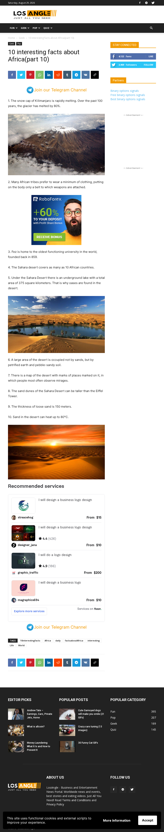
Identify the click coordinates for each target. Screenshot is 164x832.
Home (11, 38)
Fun (12, 27)
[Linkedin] (49, 75)
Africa (48, 640)
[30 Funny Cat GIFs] (67, 746)
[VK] (86, 75)
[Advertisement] (109, 14)
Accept (147, 820)
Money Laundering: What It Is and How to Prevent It (38, 746)
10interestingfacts (30, 640)
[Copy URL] (95, 75)
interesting (94, 640)
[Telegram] (146, 3)
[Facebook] (140, 3)
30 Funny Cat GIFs (88, 742)
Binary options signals (124, 91)
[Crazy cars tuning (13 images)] (67, 730)
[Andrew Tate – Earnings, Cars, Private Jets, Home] (16, 714)
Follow (148, 64)
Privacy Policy (55, 804)
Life (12, 645)
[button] (151, 28)
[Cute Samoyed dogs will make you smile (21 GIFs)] (67, 714)
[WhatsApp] (40, 75)
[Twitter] (153, 3)
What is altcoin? (36, 726)
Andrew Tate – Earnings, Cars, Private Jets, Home (39, 714)
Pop (35, 27)
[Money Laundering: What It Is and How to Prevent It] (16, 746)
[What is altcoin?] (16, 730)
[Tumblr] (67, 75)
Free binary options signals (127, 95)
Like (151, 56)
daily (58, 640)
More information (116, 820)
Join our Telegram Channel (60, 89)
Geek (23, 27)
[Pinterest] (30, 75)
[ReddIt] (58, 75)
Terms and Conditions (76, 800)
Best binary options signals (127, 99)
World (21, 645)
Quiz (46, 27)
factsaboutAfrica (74, 640)
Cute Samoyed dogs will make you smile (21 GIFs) (91, 714)
